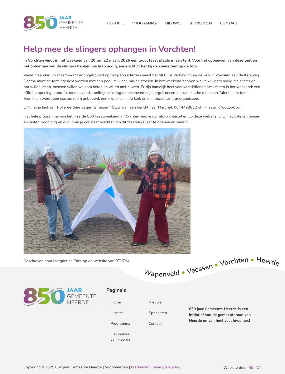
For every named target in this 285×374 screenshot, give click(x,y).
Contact (229, 23)
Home (116, 302)
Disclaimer (140, 367)
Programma (144, 23)
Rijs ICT (254, 367)
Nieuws (172, 23)
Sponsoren (200, 23)
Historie (115, 23)
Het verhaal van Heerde (120, 337)
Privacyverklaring (166, 367)
